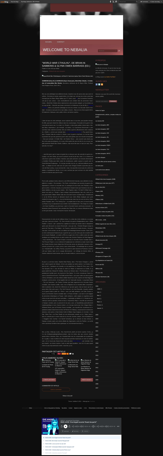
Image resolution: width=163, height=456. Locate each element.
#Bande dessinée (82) (102, 240)
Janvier (99, 308)
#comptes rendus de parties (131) (105, 215)
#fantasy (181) (99, 195)
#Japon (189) (99, 191)
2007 (97, 388)
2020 (97, 335)
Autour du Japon (100, 110)
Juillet (98, 289)
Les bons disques (100, 157)
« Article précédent (49, 379)
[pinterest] (116, 2)
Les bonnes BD (100, 121)
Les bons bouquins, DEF (102, 129)
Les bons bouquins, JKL (102, 137)
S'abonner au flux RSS (102, 84)
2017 (97, 347)
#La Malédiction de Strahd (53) (104, 260)
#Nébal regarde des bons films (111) (105, 224)
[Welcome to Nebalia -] (81, 39)
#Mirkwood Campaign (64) (103, 248)
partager (76, 431)
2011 (97, 371)
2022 (97, 327)
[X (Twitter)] (113, 2)
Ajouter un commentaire (56, 389)
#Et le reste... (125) (101, 220)
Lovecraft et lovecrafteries (103, 169)
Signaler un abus (78, 408)
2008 (97, 384)
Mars (98, 301)
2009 (97, 379)
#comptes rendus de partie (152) (105, 211)
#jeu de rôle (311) (100, 187)
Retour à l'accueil (67, 395)
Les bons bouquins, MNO (103, 141)
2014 (97, 359)
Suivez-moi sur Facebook (97, 84)
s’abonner (66, 431)
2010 (97, 375)
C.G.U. (85, 408)
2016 (97, 351)
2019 (97, 339)
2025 (97, 314)
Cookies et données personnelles (121, 408)
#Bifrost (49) (99, 268)
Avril (98, 298)
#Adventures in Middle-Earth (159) (105, 203)
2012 (97, 367)
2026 (97, 286)
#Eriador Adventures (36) (102, 276)
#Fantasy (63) (99, 252)
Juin (98, 292)
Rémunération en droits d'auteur (96, 408)
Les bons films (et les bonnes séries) (106, 161)
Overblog (92, 401)
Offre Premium (108, 408)
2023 (97, 323)
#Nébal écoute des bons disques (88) (106, 236)
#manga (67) (99, 244)
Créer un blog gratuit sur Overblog (52, 408)
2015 (97, 355)
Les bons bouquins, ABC (102, 125)
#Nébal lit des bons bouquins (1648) (105, 179)
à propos (86, 431)
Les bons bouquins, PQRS (103, 145)
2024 (97, 319)
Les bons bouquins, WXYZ (103, 153)
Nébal (30, 408)
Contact (60, 42)
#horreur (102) (99, 232)
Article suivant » (87, 379)
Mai (98, 295)
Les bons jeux (99, 165)
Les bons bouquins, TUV (102, 149)
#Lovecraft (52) (100, 264)
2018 (97, 343)
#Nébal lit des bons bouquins (57, 71)
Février (99, 305)
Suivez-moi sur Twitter (99, 84)
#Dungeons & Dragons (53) (103, 256)
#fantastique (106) (100, 228)
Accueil (48, 42)
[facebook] (110, 2)
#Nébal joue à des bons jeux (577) (105, 183)
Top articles (64, 408)
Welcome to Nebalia (65, 50)
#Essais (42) (99, 272)
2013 (97, 363)
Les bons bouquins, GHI (102, 133)
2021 (97, 331)
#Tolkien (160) (99, 199)
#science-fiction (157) (101, 207)
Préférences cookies (136, 408)
